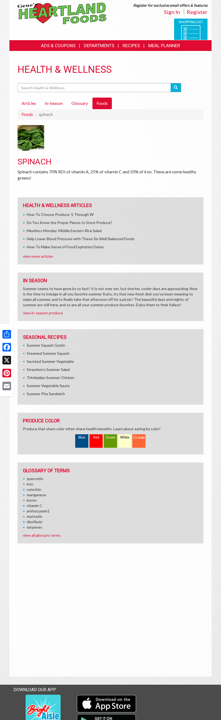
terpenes (34, 527)
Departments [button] (99, 45)
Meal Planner (164, 45)
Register (197, 12)
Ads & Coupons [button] (58, 45)
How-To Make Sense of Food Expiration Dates (65, 246)
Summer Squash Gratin (46, 345)
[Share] (6, 334)
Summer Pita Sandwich (46, 393)
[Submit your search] (176, 87)
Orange (139, 437)
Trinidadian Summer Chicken (50, 377)
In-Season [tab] (54, 103)
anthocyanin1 (38, 511)
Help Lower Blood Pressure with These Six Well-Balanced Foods (80, 238)
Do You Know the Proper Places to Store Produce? (69, 222)
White (124, 437)
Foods (27, 114)
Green (110, 437)
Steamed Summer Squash (48, 353)
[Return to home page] (62, 13)
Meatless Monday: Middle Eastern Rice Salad (64, 230)
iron (30, 484)
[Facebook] (6, 347)
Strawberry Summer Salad (48, 369)
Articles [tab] (29, 103)
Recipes (131, 45)
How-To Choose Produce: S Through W (60, 214)
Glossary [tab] (79, 103)
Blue (81, 437)
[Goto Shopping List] (191, 28)
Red (96, 437)
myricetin (34, 516)
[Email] (6, 386)
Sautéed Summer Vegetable (50, 361)
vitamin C (34, 505)
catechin (34, 489)
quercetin (35, 478)
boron (32, 500)
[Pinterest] (6, 373)
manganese (36, 494)
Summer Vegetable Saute (48, 385)
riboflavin (34, 521)
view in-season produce (43, 313)
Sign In (172, 12)
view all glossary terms (42, 535)
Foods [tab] (102, 103)
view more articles (38, 256)
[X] (6, 360)
